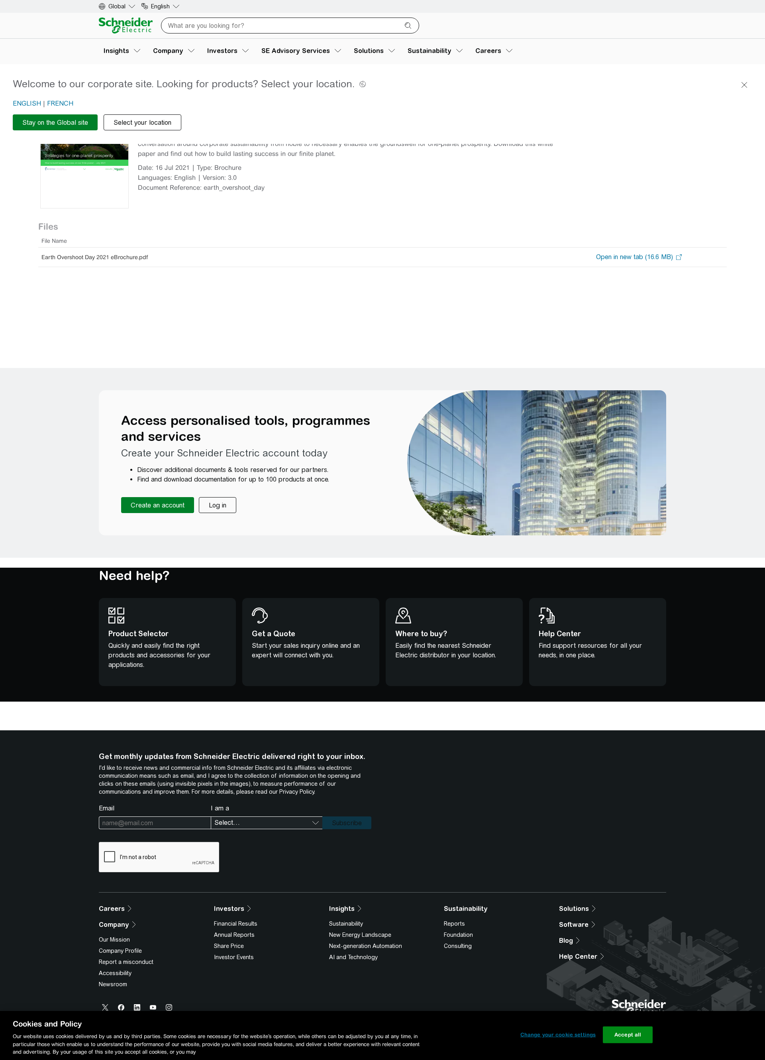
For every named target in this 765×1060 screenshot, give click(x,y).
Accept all (627, 1035)
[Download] (84, 149)
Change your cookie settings (558, 1035)
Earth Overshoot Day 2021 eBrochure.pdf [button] (94, 257)
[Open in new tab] (634, 257)
